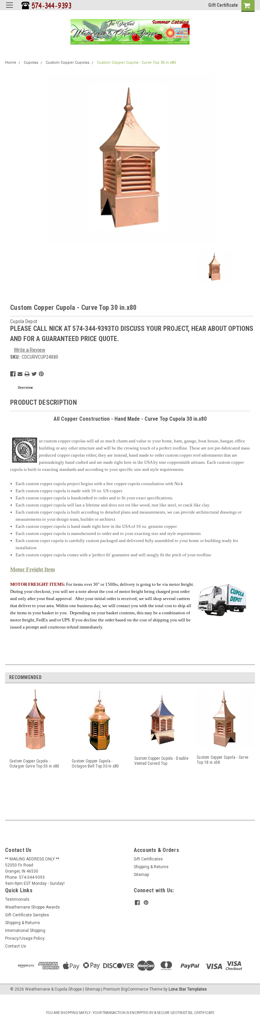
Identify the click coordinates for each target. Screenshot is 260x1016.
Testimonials (17, 899)
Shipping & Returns (151, 866)
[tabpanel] (36, 749)
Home (10, 62)
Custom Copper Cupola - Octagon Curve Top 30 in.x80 (34, 764)
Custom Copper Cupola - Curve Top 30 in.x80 (136, 62)
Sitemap (141, 874)
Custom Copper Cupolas (67, 62)
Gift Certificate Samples (27, 915)
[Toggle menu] (9, 9)
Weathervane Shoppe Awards (32, 907)
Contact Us (15, 946)
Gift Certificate (223, 5)
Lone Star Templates (188, 989)
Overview (25, 387)
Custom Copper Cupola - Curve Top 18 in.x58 (222, 760)
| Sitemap (91, 989)
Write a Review (29, 350)
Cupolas (31, 62)
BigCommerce (134, 989)
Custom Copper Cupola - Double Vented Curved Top (161, 761)
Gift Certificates (148, 859)
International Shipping (25, 930)
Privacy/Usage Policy (25, 938)
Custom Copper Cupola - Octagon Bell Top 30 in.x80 (95, 764)
